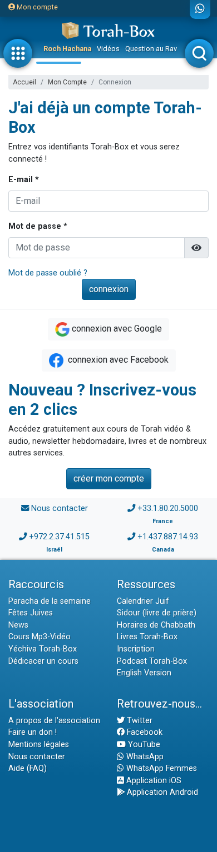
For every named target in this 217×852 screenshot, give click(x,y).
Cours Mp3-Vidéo (39, 636)
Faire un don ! (32, 732)
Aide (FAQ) (27, 768)
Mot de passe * (37, 226)
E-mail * (23, 179)
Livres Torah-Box (147, 636)
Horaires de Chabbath (156, 625)
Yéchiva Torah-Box (42, 649)
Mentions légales (38, 744)
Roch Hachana (67, 48)
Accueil (24, 82)
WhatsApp (144, 756)
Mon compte (36, 7)
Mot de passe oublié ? (47, 273)
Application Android (161, 792)
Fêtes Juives (30, 613)
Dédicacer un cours (43, 661)
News (18, 625)
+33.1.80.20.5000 (167, 508)
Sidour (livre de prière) (156, 613)
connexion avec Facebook (117, 359)
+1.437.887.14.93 (167, 537)
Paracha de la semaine (49, 601)
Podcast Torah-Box (152, 661)
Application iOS (152, 780)
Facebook (143, 732)
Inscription (136, 649)
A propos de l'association (54, 720)
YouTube (143, 744)
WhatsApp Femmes (160, 768)
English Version (144, 673)
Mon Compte (67, 82)
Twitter (138, 720)
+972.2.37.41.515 (59, 537)
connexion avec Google (117, 328)
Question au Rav (151, 48)
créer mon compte (108, 478)
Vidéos (108, 48)
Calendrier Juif (143, 601)
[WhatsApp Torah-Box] (200, 9)
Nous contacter (59, 508)
